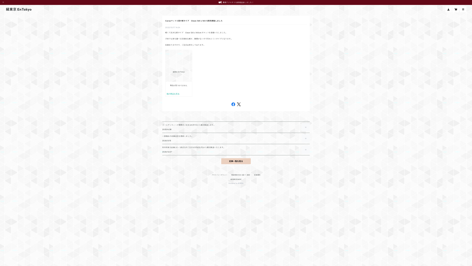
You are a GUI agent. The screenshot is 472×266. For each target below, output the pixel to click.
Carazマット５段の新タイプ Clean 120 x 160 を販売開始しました (194, 21)
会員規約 (257, 175)
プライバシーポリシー (219, 175)
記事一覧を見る (236, 161)
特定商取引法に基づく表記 (240, 175)
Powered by (233, 183)
